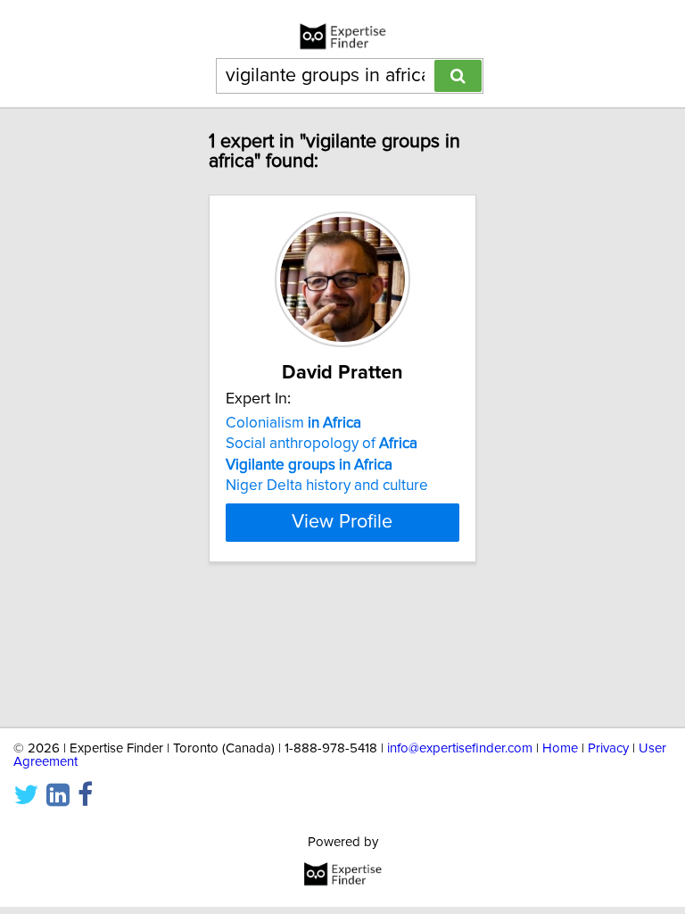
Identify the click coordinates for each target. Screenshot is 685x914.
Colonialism (293, 423)
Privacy (608, 748)
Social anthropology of (321, 444)
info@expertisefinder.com (459, 748)
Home (560, 748)
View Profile (342, 522)
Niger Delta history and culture (327, 486)
